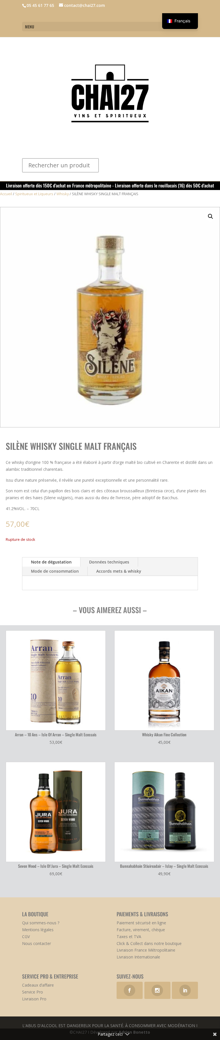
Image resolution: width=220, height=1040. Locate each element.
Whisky (62, 193)
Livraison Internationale (138, 957)
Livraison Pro (34, 999)
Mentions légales (38, 929)
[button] (210, 216)
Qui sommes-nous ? (40, 922)
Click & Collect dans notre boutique (149, 943)
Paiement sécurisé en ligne (141, 922)
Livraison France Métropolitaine (146, 950)
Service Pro (32, 992)
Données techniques (109, 562)
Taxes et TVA (129, 936)
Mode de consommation (55, 571)
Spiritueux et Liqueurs (34, 193)
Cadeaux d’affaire (38, 985)
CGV (26, 936)
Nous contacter (36, 943)
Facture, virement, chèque (141, 929)
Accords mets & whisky (118, 571)
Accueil (6, 193)
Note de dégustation (51, 562)
